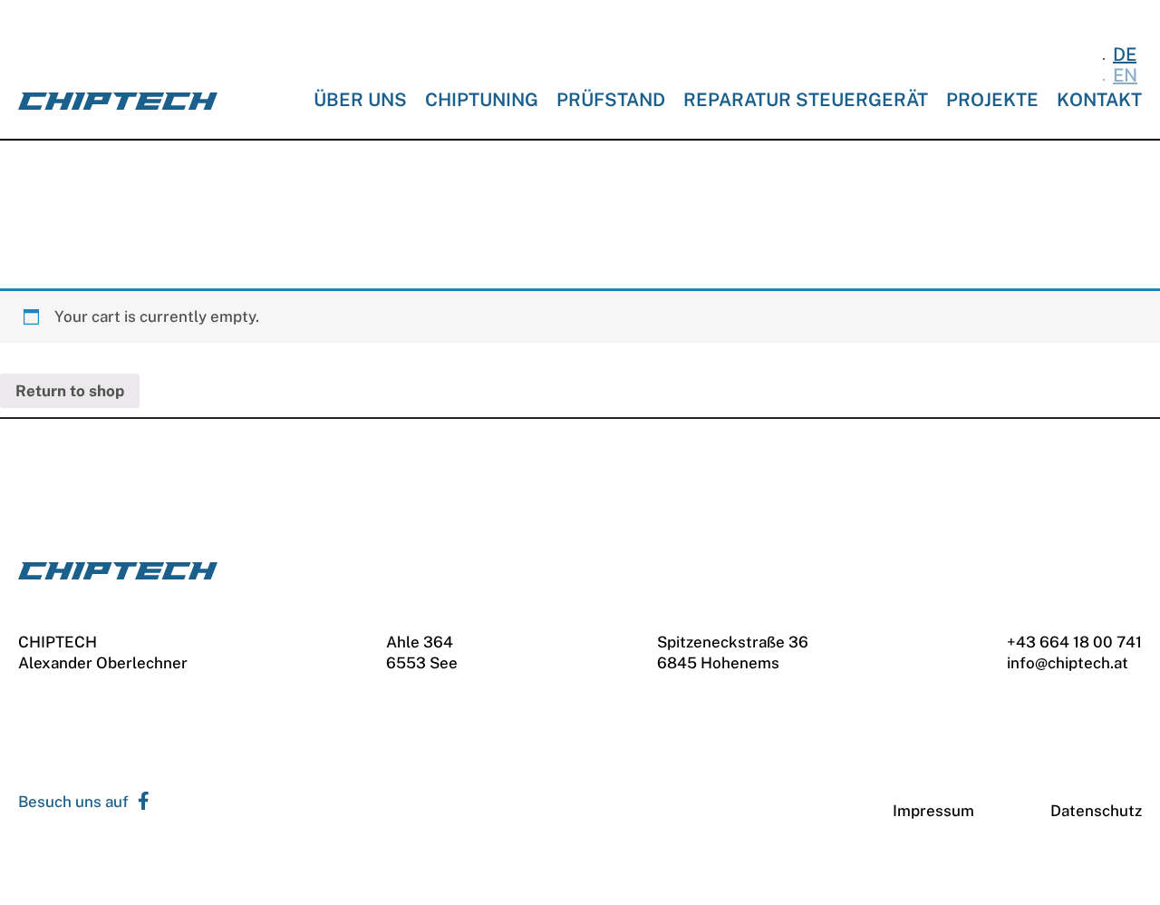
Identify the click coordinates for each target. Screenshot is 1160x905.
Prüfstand (610, 100)
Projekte (992, 100)
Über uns (360, 100)
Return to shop (69, 391)
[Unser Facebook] (139, 802)
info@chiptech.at (1067, 663)
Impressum (933, 811)
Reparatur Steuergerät (805, 100)
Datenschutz (1096, 811)
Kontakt (1099, 100)
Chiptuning (481, 100)
